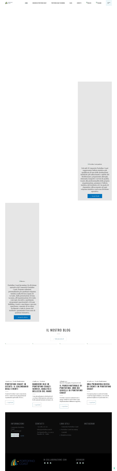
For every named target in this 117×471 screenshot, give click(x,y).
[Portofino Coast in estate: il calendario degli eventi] (17, 360)
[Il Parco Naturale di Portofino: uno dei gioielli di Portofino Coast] (72, 360)
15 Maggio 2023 (63, 381)
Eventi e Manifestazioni (18, 381)
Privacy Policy (15, 434)
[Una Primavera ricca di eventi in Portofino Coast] (99, 360)
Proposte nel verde (76, 383)
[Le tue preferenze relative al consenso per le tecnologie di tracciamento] (114, 468)
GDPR (22, 436)
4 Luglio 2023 (35, 381)
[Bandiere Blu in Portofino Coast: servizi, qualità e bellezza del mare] (44, 360)
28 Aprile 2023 (90, 381)
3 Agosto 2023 (8, 381)
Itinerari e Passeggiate (65, 383)
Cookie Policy (15, 436)
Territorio (42, 381)
